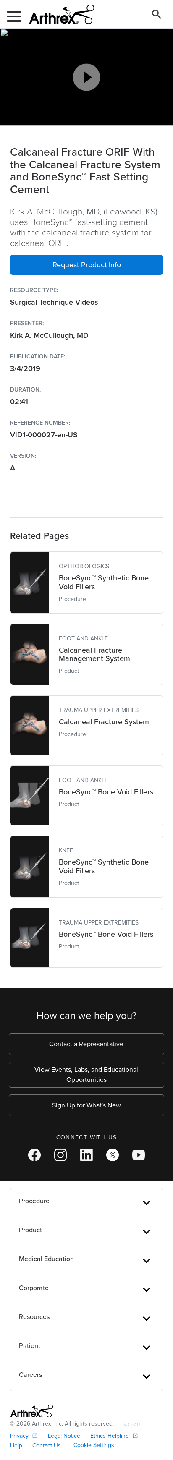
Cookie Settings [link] (93, 1445)
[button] (86, 265)
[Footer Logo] (31, 1411)
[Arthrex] (58, 14)
